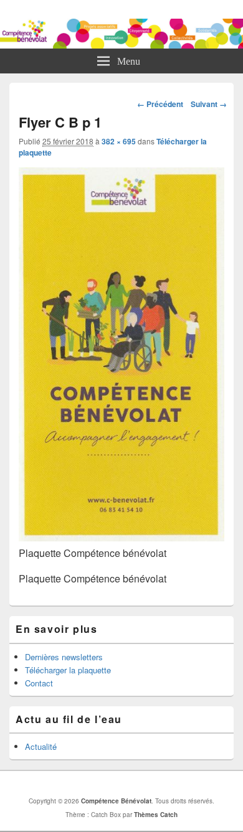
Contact (39, 683)
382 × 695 (119, 141)
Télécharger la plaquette (68, 670)
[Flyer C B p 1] (121, 537)
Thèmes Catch (156, 814)
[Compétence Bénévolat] (121, 44)
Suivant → (209, 104)
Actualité (41, 746)
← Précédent (160, 104)
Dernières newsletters (64, 657)
